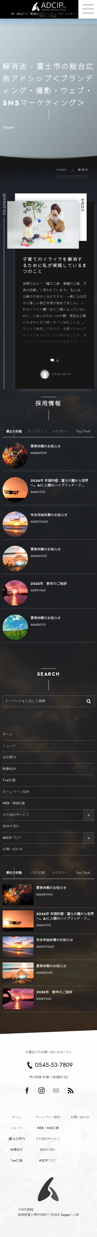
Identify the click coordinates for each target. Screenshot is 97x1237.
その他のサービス (16, 815)
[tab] (14, 431)
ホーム (8, 734)
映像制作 (9, 769)
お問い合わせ (13, 849)
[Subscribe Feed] (70, 1090)
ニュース (9, 746)
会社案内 (9, 757)
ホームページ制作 (16, 792)
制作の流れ (11, 826)
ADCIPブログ (12, 838)
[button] (87, 9)
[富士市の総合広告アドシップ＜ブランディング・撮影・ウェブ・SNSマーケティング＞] (48, 6)
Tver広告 (9, 780)
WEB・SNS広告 (14, 803)
